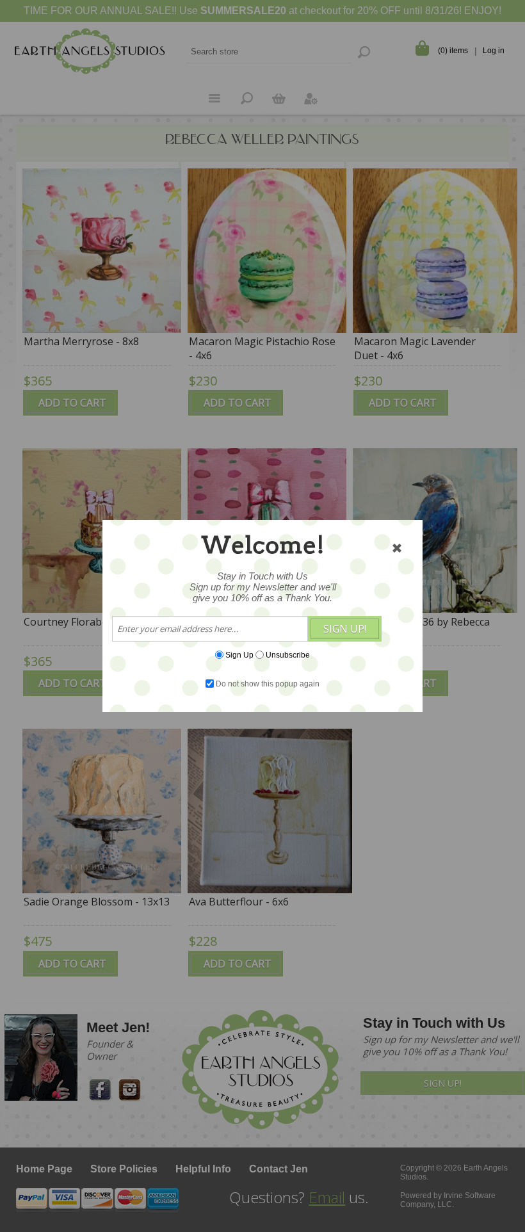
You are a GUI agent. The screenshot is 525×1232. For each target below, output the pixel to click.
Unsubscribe (288, 655)
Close (397, 548)
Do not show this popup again (267, 683)
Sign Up (239, 655)
